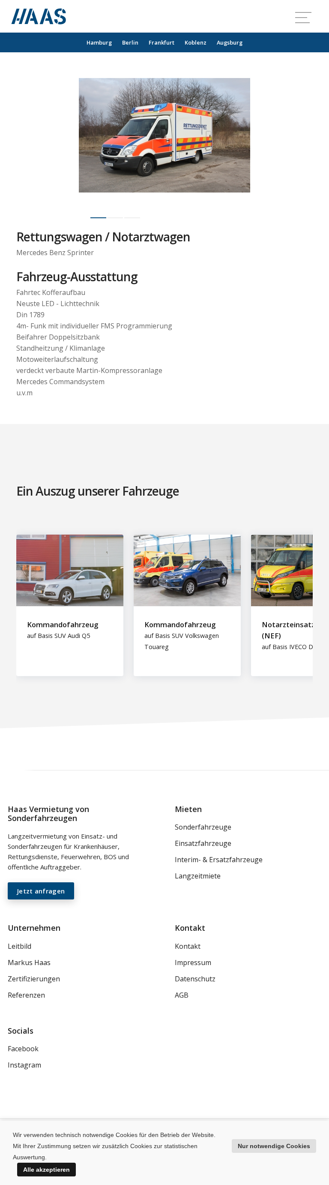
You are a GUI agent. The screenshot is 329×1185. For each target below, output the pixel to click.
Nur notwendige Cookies (274, 1146)
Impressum (193, 962)
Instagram (24, 1065)
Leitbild (19, 946)
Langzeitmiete (198, 876)
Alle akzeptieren (46, 1169)
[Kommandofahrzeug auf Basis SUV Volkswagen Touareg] (192, 540)
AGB (181, 995)
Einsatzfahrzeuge (203, 843)
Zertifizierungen (34, 978)
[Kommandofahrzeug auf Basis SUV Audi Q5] (75, 540)
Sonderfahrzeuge (203, 827)
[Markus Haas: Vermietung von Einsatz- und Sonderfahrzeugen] (38, 16)
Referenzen (26, 995)
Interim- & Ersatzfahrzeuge (219, 859)
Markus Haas (29, 962)
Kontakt (187, 946)
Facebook (23, 1048)
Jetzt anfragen (41, 891)
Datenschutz (195, 978)
